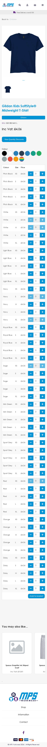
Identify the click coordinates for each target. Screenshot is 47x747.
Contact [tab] (24, 722)
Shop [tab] (23, 707)
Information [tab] (23, 714)
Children (13, 19)
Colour (5, 149)
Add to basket (36, 596)
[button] (23, 707)
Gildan (23, 117)
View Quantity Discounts (14, 139)
